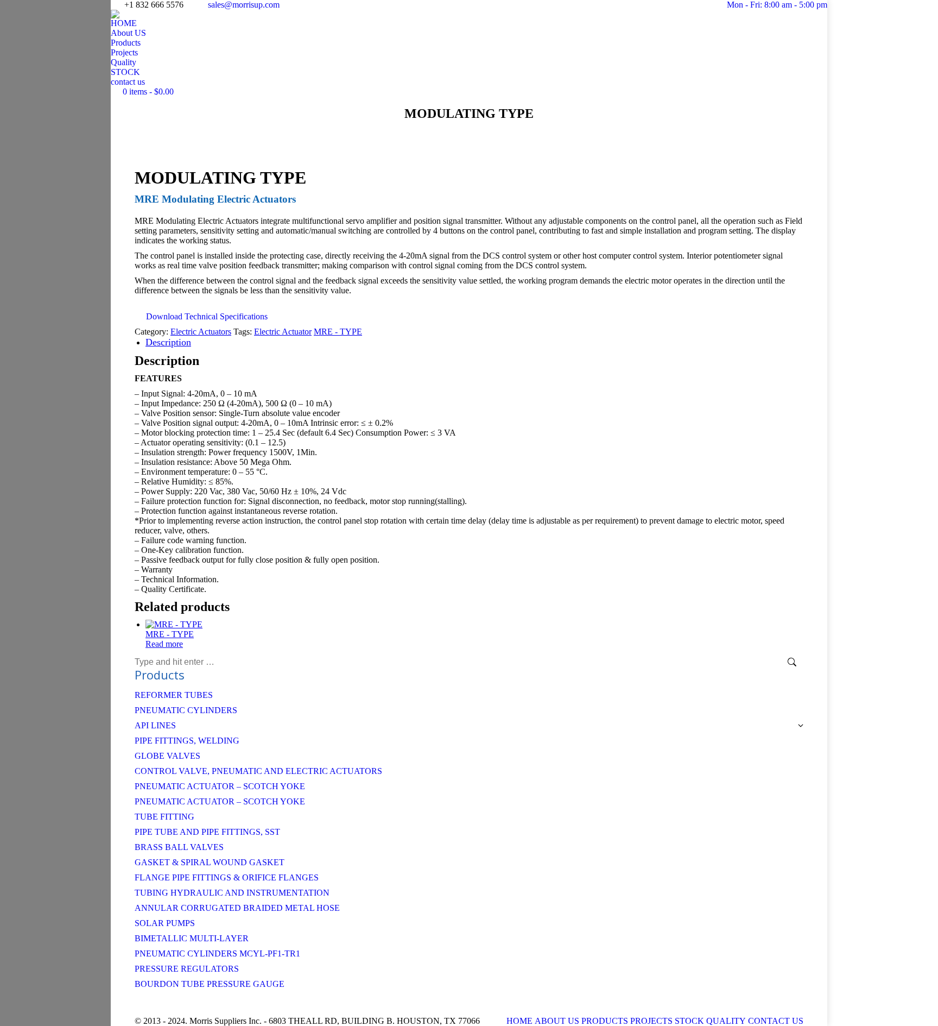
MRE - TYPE (338, 331)
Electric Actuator (283, 331)
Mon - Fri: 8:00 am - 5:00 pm (777, 4)
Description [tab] (168, 342)
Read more (164, 644)
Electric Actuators (200, 331)
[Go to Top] (922, 1010)
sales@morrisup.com (244, 4)
